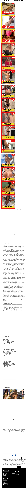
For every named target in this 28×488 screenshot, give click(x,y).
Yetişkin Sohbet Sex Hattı (6, 477)
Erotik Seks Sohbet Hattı (6, 484)
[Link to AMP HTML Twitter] (10, 455)
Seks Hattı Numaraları (6, 471)
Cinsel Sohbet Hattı (5, 478)
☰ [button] (1, 1)
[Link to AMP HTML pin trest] (18, 455)
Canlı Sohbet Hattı (5, 483)
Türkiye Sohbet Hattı (6, 486)
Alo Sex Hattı (5, 480)
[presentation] (24, 394)
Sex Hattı (4, 479)
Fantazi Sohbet (5, 473)
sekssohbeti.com (18, 474)
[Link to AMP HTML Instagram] (15, 455)
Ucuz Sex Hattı (5, 474)
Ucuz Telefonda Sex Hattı (6, 470)
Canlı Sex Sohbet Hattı (6, 482)
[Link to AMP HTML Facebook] (12, 455)
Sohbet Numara (5, 475)
